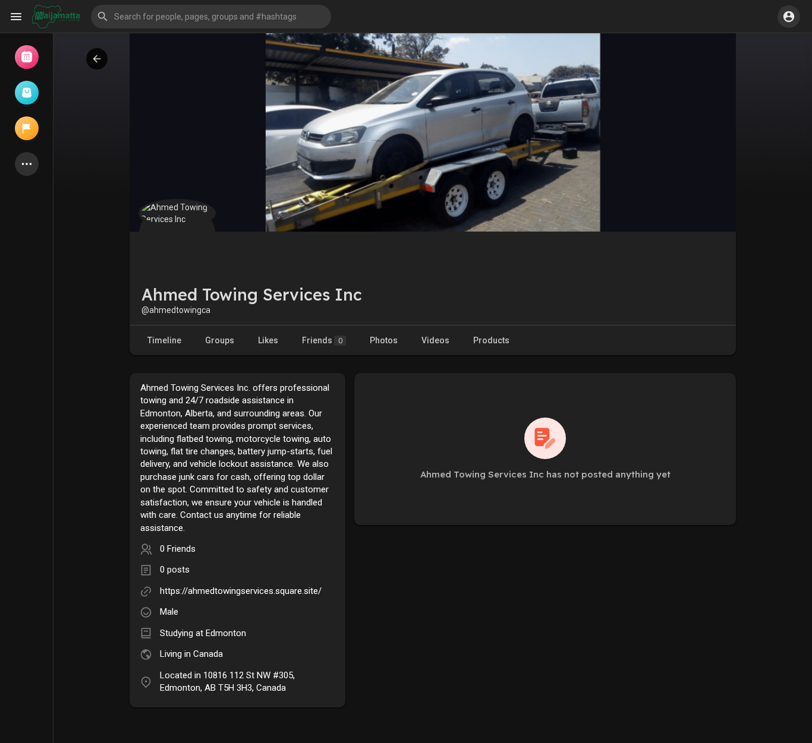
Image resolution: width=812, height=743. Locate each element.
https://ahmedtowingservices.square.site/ (241, 591)
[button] (211, 17)
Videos (435, 340)
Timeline (164, 340)
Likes (268, 340)
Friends (322, 340)
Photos (384, 340)
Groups (219, 340)
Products (491, 340)
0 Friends (178, 548)
